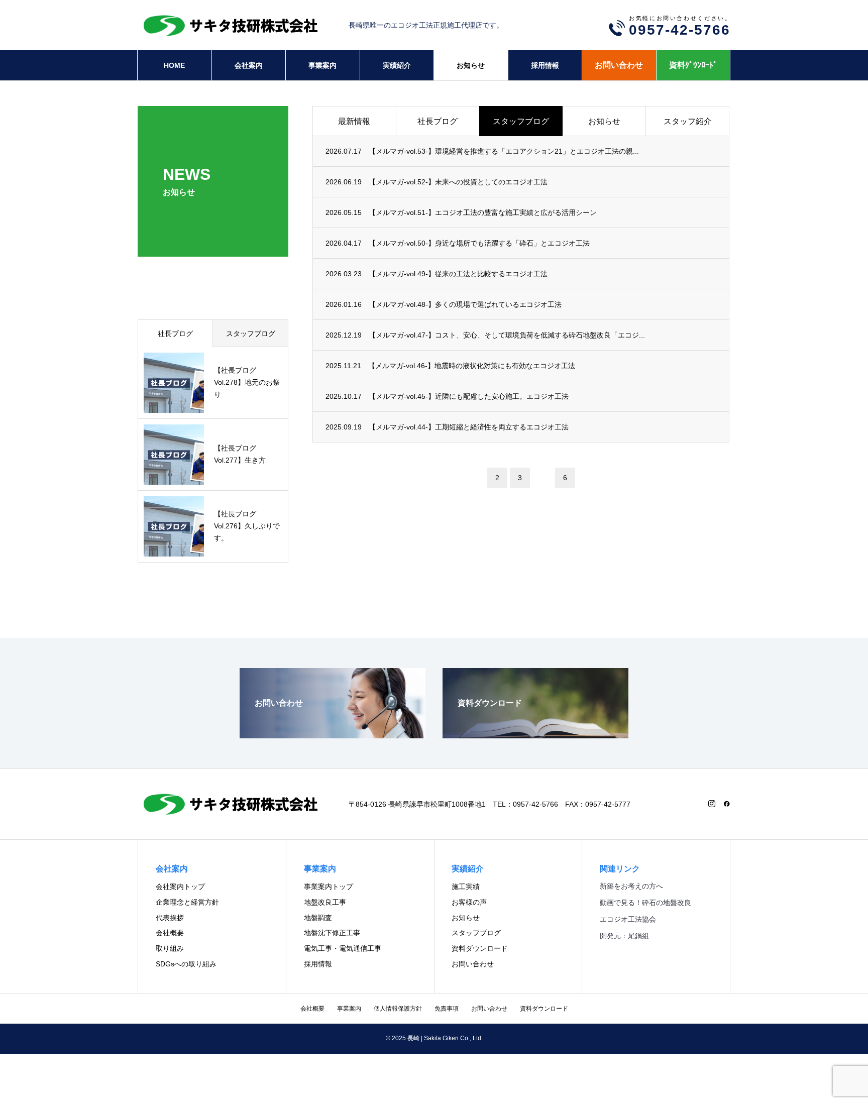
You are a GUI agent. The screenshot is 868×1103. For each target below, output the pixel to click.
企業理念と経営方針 (187, 902)
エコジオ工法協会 (628, 919)
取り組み (170, 948)
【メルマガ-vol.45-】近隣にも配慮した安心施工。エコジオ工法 (469, 396)
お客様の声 (469, 902)
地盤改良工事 (325, 902)
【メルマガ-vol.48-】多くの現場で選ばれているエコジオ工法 (465, 304)
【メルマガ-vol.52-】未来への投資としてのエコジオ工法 (458, 182)
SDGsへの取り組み (186, 964)
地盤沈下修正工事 (332, 933)
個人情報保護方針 (398, 1008)
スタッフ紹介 (688, 121)
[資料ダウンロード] (535, 734)
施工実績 (466, 887)
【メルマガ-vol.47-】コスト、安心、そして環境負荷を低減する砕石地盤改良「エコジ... (507, 335)
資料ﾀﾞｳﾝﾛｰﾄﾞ (693, 65)
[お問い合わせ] (332, 734)
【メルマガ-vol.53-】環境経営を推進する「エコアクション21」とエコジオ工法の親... (504, 151)
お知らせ (471, 65)
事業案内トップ (328, 887)
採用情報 (545, 65)
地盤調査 (318, 918)
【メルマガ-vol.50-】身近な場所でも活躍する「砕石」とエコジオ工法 (479, 243)
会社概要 (170, 933)
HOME (174, 65)
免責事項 (447, 1008)
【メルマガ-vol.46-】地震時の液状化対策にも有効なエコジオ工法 (471, 366)
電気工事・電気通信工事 (342, 948)
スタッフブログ (521, 121)
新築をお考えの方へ (631, 886)
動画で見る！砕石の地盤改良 (645, 903)
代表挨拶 (170, 918)
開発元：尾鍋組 (624, 936)
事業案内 (322, 65)
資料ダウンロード (480, 948)
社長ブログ (437, 121)
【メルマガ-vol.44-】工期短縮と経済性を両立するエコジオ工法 (469, 427)
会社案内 (249, 65)
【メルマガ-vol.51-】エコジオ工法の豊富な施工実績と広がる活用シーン (483, 212)
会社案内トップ (180, 887)
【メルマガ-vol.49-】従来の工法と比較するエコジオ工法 (458, 274)
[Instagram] (711, 803)
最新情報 (354, 121)
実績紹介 (397, 65)
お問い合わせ (619, 65)
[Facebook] (726, 803)
